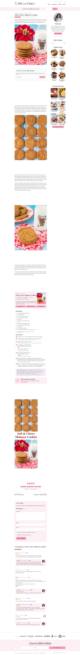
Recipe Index (54, 4)
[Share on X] (32, 483)
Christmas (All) (23, 486)
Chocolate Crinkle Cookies (40, 494)
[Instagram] (54, 1)
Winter (39, 486)
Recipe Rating (19, 508)
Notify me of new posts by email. (24, 534)
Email (17, 527)
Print (20, 306)
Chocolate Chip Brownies (54, 80)
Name (17, 522)
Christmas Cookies (30, 486)
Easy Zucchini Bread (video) (54, 57)
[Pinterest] (51, 1)
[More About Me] (58, 17)
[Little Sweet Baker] (25, 3)
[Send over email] (34, 483)
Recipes (18, 13)
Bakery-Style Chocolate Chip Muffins (61, 58)
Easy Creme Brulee (19, 494)
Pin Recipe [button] (41, 306)
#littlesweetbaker (24, 382)
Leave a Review (31, 306)
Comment (18, 511)
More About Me (58, 33)
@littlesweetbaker (25, 380)
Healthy (60, 4)
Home (49, 4)
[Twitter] (57, 36)
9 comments (27, 489)
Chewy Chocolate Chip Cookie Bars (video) (62, 80)
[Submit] (64, 2)
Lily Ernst (26, 298)
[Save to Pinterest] (28, 483)
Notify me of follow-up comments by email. (26, 532)
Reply (30, 560)
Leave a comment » (33, 489)
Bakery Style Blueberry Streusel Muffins (54, 69)
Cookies (22, 13)
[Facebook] (53, 1)
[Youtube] (56, 1)
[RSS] (54, 36)
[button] (16, 293)
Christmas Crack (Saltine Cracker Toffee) (62, 69)
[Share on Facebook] (30, 483)
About (64, 4)
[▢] (16, 313)
